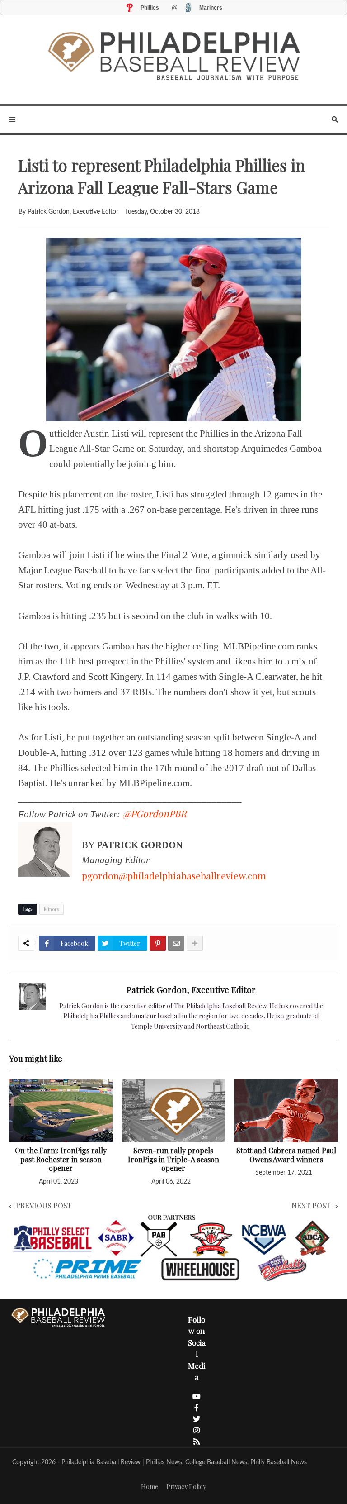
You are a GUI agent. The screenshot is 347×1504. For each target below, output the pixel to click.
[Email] (176, 943)
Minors (51, 909)
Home (149, 1486)
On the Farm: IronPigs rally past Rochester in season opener (61, 1159)
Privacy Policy (186, 1486)
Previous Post (44, 1205)
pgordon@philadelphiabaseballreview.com (174, 875)
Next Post (311, 1205)
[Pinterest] (158, 943)
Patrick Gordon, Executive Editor (191, 989)
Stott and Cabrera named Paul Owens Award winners (286, 1155)
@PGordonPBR (154, 813)
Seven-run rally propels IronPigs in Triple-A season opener (173, 1159)
